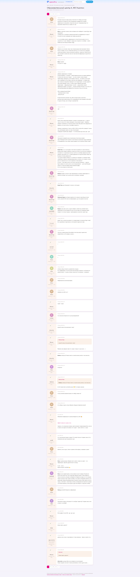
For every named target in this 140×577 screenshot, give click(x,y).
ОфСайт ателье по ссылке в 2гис (64, 423)
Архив (48, 5)
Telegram (83, 574)
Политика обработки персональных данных (54, 574)
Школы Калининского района (69, 5)
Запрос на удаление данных (67, 574)
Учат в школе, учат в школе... (59, 5)
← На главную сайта (69, 1)
